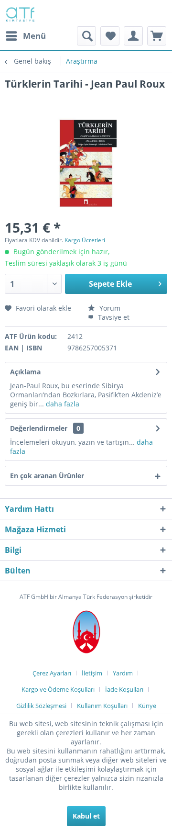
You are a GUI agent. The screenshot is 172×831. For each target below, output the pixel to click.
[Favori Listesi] (109, 35)
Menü (34, 35)
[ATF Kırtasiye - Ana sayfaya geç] (19, 13)
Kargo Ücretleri (84, 240)
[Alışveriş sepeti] (156, 35)
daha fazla (61, 403)
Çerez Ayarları (51, 673)
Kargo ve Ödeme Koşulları (58, 689)
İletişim (92, 673)
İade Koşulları (124, 689)
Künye (147, 705)
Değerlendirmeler (38, 428)
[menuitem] (25, 35)
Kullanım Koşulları (102, 705)
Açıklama (25, 371)
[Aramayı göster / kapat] (86, 35)
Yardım (123, 673)
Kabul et (86, 815)
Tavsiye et (112, 317)
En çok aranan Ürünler (47, 475)
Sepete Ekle (110, 284)
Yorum (108, 308)
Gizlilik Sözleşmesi (41, 705)
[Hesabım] (133, 35)
